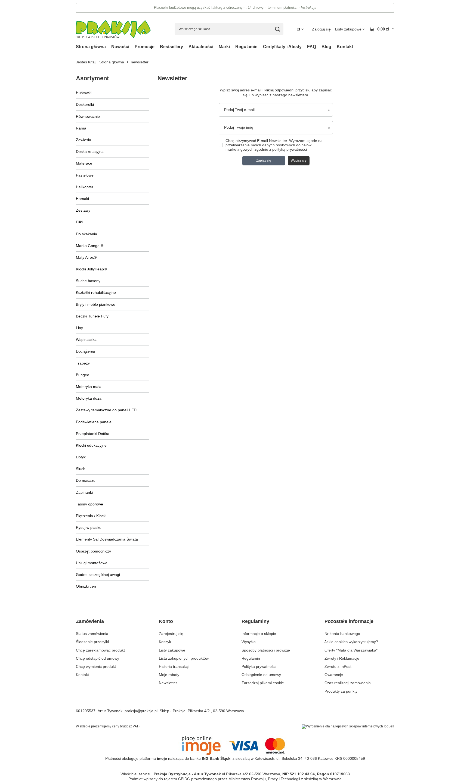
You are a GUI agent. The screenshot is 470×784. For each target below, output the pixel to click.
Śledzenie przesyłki (92, 642)
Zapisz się (263, 160)
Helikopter (84, 187)
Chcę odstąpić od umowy (97, 658)
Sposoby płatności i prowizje (266, 650)
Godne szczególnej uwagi (98, 574)
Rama (81, 128)
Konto (166, 621)
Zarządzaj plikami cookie (263, 683)
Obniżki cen (86, 586)
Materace (84, 163)
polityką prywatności (289, 149)
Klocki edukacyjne (91, 445)
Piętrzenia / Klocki (91, 516)
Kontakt (345, 46)
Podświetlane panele (94, 422)
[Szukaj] (277, 29)
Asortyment (92, 78)
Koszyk (165, 642)
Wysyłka (249, 642)
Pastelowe (85, 175)
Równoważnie (88, 116)
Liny (79, 328)
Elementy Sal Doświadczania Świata (107, 539)
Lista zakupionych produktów (184, 658)
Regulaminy (255, 621)
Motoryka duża (88, 398)
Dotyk (81, 457)
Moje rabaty (169, 674)
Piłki (79, 222)
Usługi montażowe (91, 563)
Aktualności (200, 46)
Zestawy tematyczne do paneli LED (106, 410)
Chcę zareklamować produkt (100, 650)
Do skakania (86, 234)
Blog (326, 46)
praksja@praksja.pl (141, 711)
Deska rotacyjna (90, 151)
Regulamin (246, 46)
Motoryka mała (88, 386)
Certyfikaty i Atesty (282, 46)
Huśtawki (83, 93)
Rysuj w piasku (88, 527)
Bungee (82, 375)
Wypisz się (299, 160)
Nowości (120, 46)
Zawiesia (83, 140)
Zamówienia (90, 621)
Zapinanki (84, 492)
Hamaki (82, 198)
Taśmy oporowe (89, 504)
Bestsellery (171, 46)
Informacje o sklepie (259, 633)
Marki (224, 46)
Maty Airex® (86, 257)
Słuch (80, 469)
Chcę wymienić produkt (96, 666)
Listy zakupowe (172, 650)
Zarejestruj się (171, 633)
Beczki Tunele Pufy (92, 316)
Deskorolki (85, 104)
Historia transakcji (174, 666)
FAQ (311, 46)
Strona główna (91, 46)
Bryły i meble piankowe (95, 304)
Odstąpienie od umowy (261, 674)
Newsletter (168, 683)
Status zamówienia (92, 633)
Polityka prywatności (259, 666)
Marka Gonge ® (89, 245)
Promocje (144, 46)
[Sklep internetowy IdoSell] (348, 726)
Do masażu (85, 480)
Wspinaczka (86, 339)
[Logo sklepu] (113, 29)
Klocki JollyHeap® (91, 269)
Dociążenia (85, 351)
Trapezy (83, 363)
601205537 (85, 711)
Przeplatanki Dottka (92, 433)
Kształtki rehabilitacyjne (96, 292)
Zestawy (83, 210)
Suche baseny (88, 281)
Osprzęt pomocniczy (93, 551)
